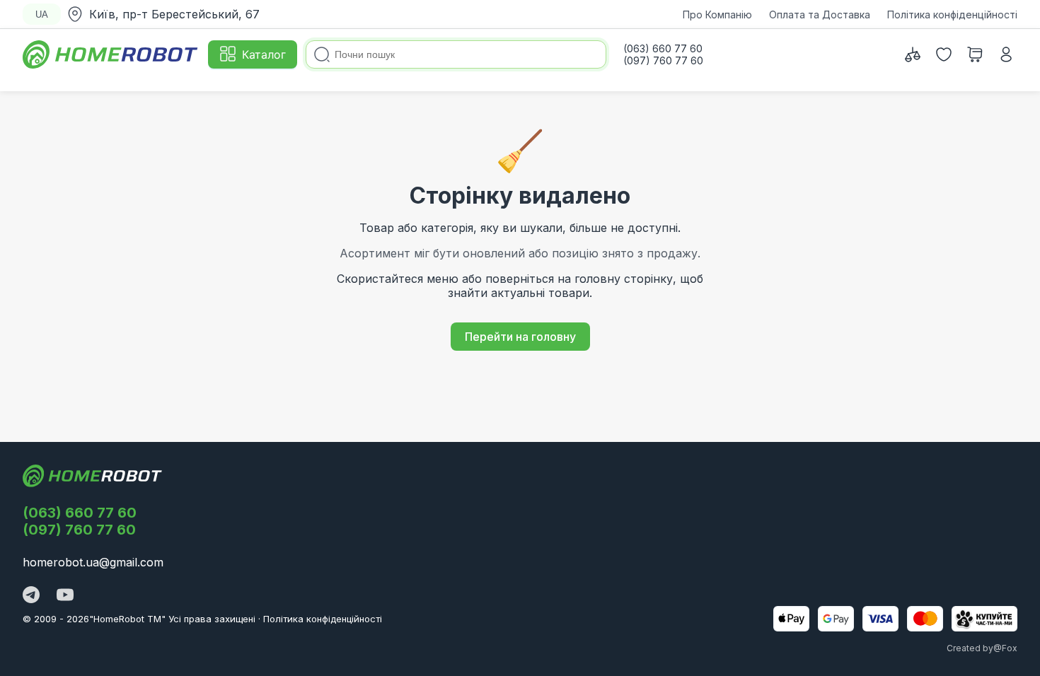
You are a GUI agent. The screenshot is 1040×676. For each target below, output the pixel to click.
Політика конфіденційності (952, 14)
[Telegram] (31, 596)
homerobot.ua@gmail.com (93, 562)
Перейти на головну (520, 337)
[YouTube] (65, 596)
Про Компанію (717, 14)
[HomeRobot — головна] (111, 54)
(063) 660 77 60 (80, 512)
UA (41, 14)
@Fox (1005, 648)
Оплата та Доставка (819, 14)
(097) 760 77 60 (79, 529)
